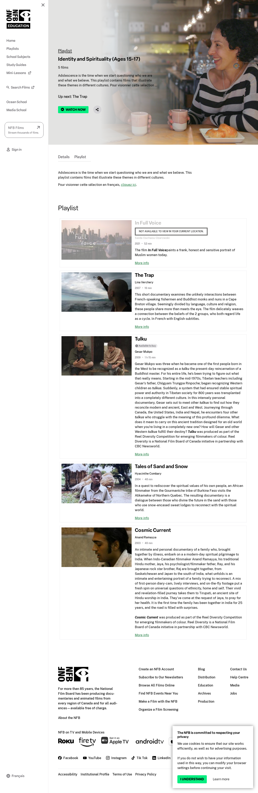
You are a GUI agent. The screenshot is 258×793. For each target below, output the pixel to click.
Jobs (233, 693)
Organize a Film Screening (158, 709)
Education (205, 685)
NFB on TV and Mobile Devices (81, 732)
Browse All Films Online (157, 685)
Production (206, 701)
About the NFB (69, 718)
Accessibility (67, 774)
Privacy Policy (145, 774)
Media (234, 685)
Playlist (65, 50)
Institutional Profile (95, 774)
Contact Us (238, 669)
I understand (192, 779)
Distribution (206, 677)
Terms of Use (122, 774)
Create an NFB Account (156, 669)
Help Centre (239, 677)
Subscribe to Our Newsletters (161, 677)
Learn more (221, 779)
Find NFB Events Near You (158, 693)
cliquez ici (128, 185)
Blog (201, 669)
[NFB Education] (18, 19)
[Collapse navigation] (43, 4)
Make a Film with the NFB (158, 701)
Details (64, 157)
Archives (204, 693)
